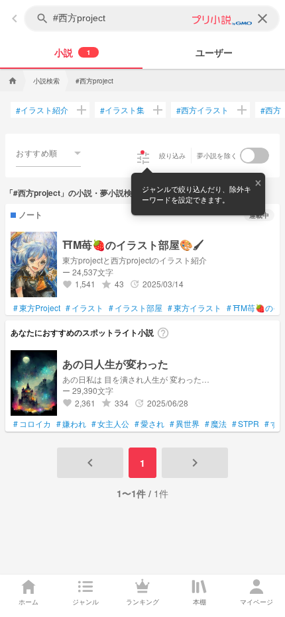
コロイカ (32, 423)
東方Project (36, 308)
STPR (245, 423)
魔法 (216, 423)
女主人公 (110, 423)
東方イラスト (194, 308)
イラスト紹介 (42, 110)
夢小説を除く (217, 156)
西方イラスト (202, 110)
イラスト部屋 (135, 308)
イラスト (84, 308)
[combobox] (48, 153)
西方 (270, 110)
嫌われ (71, 423)
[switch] (254, 156)
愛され (149, 423)
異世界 (185, 423)
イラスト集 (122, 110)
